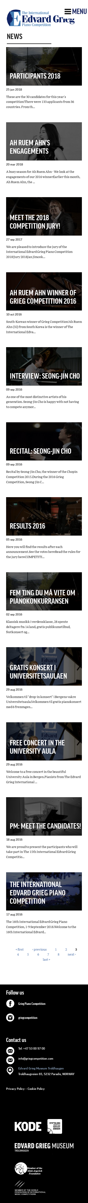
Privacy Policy (15, 1088)
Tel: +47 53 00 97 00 (31, 1048)
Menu (79, 11)
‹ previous (39, 949)
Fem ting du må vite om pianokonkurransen (42, 597)
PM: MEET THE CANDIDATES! (45, 826)
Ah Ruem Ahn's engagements (30, 147)
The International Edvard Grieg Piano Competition (38, 893)
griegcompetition (27, 1018)
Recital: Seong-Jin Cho (40, 451)
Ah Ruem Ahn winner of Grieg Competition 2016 (43, 297)
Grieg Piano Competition (31, 1004)
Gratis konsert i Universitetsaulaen (38, 672)
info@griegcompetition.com (35, 1058)
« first (20, 949)
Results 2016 (27, 526)
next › (72, 954)
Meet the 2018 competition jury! (35, 222)
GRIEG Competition (41, 18)
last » (46, 959)
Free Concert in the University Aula (37, 747)
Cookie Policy (36, 1088)
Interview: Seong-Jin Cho (45, 376)
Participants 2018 (35, 76)
